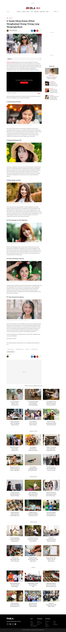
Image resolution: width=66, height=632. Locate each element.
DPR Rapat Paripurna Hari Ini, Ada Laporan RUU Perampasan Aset (51, 585)
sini (8, 344)
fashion (23, 11)
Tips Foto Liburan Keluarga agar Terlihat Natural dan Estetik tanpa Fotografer (51, 423)
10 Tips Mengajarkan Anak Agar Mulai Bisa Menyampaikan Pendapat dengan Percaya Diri (15, 539)
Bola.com (54, 621)
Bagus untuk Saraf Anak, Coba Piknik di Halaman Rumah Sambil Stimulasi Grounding (14, 423)
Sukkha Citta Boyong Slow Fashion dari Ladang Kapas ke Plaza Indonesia (51, 449)
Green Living (33, 431)
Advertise (31, 624)
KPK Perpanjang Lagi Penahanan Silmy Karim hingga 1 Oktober (15, 585)
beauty (28, 11)
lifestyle (19, 11)
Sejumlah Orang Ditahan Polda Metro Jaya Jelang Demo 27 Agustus (15, 605)
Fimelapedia (33, 476)
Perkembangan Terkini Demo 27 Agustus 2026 (33, 585)
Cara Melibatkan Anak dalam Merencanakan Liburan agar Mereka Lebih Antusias (51, 403)
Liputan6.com (47, 621)
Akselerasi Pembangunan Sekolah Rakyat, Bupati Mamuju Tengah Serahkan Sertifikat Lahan (51, 605)
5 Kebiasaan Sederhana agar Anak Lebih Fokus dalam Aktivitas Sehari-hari (51, 539)
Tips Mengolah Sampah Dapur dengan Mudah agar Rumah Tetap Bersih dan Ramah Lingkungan (33, 449)
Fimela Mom (33, 522)
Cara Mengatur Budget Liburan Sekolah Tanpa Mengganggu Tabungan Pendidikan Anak (33, 403)
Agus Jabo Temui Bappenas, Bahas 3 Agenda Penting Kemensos (33, 605)
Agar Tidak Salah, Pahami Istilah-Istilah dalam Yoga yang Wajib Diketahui (33, 494)
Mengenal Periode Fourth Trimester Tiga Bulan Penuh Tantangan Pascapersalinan (33, 559)
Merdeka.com (47, 626)
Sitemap (38, 624)
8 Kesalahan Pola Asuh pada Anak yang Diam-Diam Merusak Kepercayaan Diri (33, 539)
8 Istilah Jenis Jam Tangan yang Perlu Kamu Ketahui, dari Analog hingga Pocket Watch (15, 514)
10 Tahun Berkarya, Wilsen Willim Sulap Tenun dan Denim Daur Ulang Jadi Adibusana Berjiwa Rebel (51, 468)
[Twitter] (13, 624)
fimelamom (36, 11)
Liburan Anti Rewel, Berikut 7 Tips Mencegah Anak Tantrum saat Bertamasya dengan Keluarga (14, 403)
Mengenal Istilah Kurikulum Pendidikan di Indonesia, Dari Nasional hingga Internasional (33, 514)
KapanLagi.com (55, 624)
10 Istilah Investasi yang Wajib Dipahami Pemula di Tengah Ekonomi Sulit (15, 494)
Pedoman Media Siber (33, 625)
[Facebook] (8, 624)
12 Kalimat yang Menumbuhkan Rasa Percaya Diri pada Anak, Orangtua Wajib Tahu (15, 559)
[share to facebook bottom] (32, 357)
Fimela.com (46, 624)
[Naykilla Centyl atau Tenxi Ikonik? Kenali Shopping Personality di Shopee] (47, 90)
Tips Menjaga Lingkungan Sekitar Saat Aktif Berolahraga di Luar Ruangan (33, 468)
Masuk (55, 11)
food (32, 11)
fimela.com (28, 629)
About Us (31, 621)
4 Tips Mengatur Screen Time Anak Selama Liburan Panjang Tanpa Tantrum (33, 423)
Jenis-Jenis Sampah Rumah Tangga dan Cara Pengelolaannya (51, 514)
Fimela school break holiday (33, 385)
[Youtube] (15, 624)
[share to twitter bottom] (35, 357)
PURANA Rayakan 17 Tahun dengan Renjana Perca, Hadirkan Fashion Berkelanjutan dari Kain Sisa (14, 449)
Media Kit (38, 621)
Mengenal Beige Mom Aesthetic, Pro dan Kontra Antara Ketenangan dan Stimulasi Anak (51, 559)
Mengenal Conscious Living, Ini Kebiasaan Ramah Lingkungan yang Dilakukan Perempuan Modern (15, 468)
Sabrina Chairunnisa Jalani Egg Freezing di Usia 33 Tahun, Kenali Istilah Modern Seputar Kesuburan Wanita (51, 494)
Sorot (33, 567)
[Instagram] (10, 624)
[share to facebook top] (32, 31)
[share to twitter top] (35, 31)
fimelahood (42, 11)
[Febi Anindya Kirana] (8, 31)
